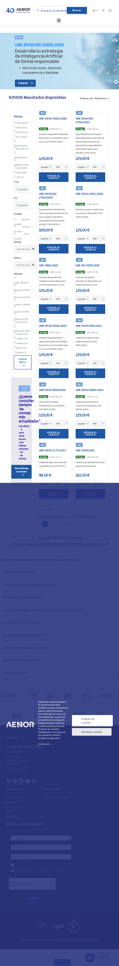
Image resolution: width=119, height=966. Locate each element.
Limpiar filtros (22, 360)
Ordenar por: (93, 98)
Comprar (23, 83)
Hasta (17, 258)
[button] (95, 10)
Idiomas (18, 273)
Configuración (45, 744)
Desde (17, 242)
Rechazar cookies (91, 731)
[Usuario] (103, 10)
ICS (15, 198)
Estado (18, 214)
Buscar (76, 10)
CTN (16, 182)
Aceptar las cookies (88, 720)
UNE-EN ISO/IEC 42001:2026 (39, 44)
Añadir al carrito (53, 177)
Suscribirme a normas (21, 470)
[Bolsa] (110, 10)
